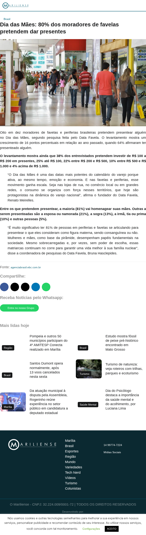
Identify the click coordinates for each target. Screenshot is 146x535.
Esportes (72, 451)
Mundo (70, 462)
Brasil (7, 19)
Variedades (73, 467)
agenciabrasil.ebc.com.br (26, 267)
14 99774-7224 (113, 445)
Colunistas (73, 488)
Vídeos (70, 478)
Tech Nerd (73, 472)
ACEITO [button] (111, 528)
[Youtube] (120, 457)
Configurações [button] (91, 528)
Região (70, 456)
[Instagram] (106, 457)
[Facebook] (113, 457)
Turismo (71, 483)
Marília (70, 441)
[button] (4, 287)
